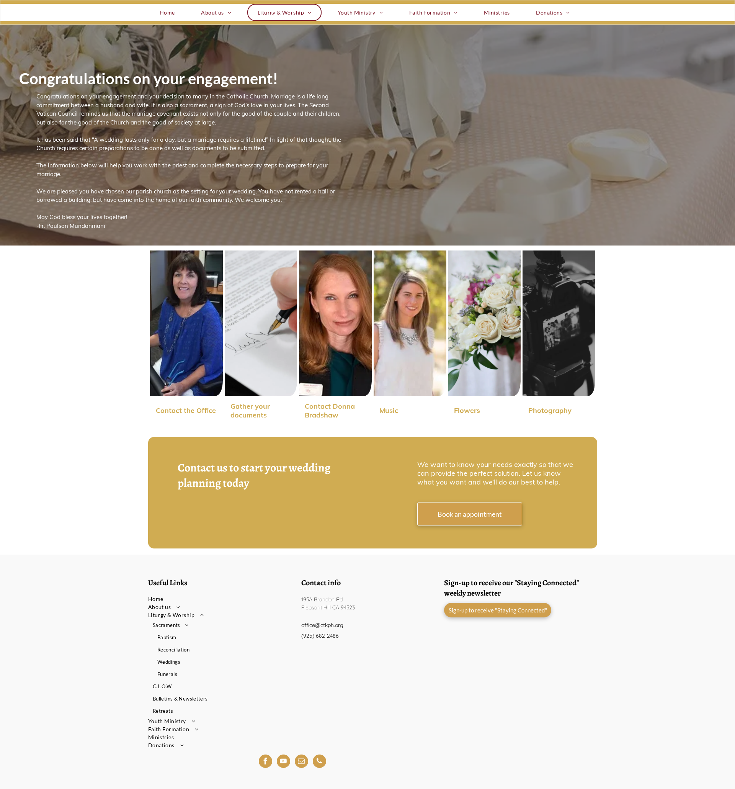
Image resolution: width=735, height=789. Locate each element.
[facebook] (265, 762)
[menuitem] (170, 12)
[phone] (319, 762)
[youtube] (283, 762)
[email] (301, 762)
